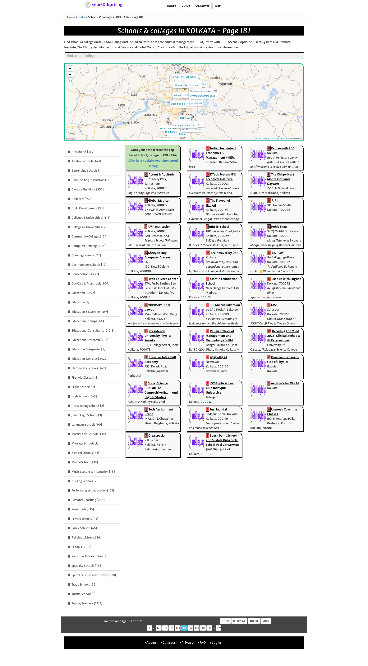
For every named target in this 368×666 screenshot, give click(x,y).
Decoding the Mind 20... (183, 103)
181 (184, 627)
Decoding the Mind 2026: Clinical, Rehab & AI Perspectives (283, 335)
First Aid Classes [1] (84, 377)
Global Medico (158, 200)
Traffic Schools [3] (83, 594)
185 (209, 627)
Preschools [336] (82, 509)
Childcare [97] (81, 199)
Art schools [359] (82, 152)
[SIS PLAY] (184, 110)
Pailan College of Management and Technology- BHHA (220, 335)
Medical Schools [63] (85, 453)
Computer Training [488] (88, 246)
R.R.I (188, 129)
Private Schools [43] (84, 518)
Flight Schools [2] (83, 387)
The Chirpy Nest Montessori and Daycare (280, 179)
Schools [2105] (81, 547)
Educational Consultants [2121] (92, 330)
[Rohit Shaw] (170, 124)
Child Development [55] (87, 208)
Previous (240, 620)
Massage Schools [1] (84, 443)
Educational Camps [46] (87, 321)
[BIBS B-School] (180, 114)
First (226, 620)
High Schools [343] (84, 396)
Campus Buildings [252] (87, 189)
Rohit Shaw (171, 131)
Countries (203, 5)
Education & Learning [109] (89, 312)
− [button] (70, 74)
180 (178, 627)
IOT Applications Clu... (184, 125)
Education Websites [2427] (89, 359)
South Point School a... (184, 76)
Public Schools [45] (84, 528)
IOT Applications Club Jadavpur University (220, 387)
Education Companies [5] (88, 349)
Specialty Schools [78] (86, 566)
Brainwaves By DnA (225, 253)
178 (165, 627)
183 (197, 627)
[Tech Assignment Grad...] (187, 70)
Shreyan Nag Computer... (188, 85)
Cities (186, 5)
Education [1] (80, 302)
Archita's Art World (285, 383)
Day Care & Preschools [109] (90, 283)
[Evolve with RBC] (168, 120)
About (151, 642)
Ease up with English (286, 279)
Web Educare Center (163, 279)
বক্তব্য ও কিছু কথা (194, 103)
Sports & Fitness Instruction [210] (93, 575)
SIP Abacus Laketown (225, 305)
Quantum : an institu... (201, 91)
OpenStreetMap (283, 138)
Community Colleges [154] (89, 236)
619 (219, 627)
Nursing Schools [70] (85, 481)
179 (171, 627)
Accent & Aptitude (162, 174)
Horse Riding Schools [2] (87, 406)
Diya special (157, 435)
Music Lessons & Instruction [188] (94, 471)
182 (190, 627)
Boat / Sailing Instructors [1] (90, 180)
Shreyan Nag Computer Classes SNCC (158, 257)
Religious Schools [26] (86, 537)
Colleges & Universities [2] (88, 227)
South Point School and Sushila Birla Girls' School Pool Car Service (222, 440)
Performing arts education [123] (92, 490)
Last (265, 620)
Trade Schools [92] (83, 584)
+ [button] (70, 68)
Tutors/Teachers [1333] (86, 603)
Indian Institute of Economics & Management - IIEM (221, 152)
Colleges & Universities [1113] (90, 217)
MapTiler (269, 138)
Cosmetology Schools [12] (88, 264)
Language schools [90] (86, 424)
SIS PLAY (185, 117)
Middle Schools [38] (84, 462)
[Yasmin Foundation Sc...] (182, 137)
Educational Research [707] (89, 340)
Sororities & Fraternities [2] (89, 556)
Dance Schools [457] (85, 274)
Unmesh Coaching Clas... (203, 95)
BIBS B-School (219, 226)
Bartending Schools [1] (86, 170)
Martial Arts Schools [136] (88, 434)
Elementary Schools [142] (88, 368)
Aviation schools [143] (86, 161)
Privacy (188, 642)
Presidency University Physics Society (158, 335)
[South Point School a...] (183, 68)
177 (159, 627)
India (81, 17)
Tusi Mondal (218, 409)
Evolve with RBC (169, 128)
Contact (169, 642)
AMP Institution (159, 226)
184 (203, 627)
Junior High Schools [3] (86, 415)
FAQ (203, 642)
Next (253, 620)
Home (172, 5)
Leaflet (258, 138)
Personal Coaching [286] (88, 500)
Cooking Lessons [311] (86, 255)
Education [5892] (83, 293)
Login (218, 5)
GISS (274, 305)
